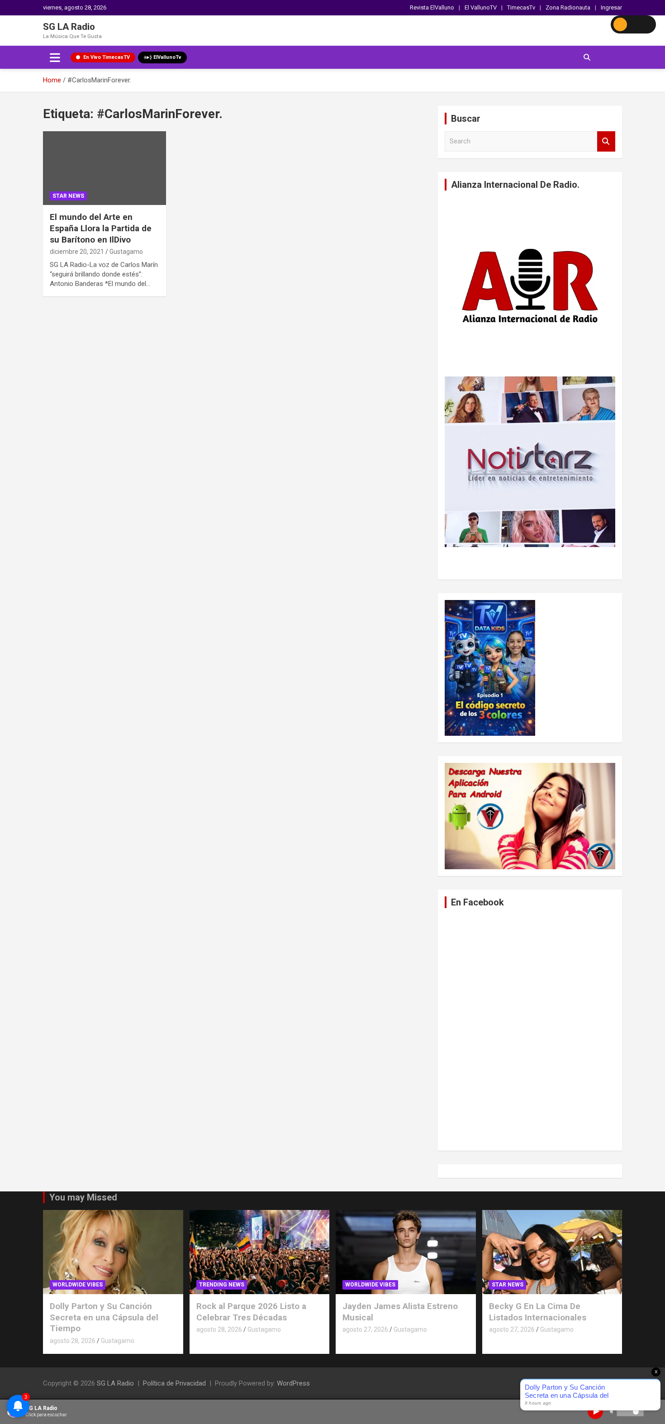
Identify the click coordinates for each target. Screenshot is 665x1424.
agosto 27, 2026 (365, 1329)
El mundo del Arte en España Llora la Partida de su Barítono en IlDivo (101, 228)
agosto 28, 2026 (72, 1340)
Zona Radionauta (568, 7)
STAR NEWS (68, 196)
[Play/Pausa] (595, 1411)
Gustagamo (126, 251)
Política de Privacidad (174, 1383)
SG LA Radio (69, 26)
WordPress (293, 1383)
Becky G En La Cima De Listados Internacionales (537, 1312)
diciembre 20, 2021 (77, 251)
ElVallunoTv (167, 57)
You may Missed (83, 1197)
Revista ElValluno (432, 7)
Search (606, 141)
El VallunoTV (481, 7)
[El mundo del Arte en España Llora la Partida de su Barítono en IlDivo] (104, 168)
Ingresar (611, 7)
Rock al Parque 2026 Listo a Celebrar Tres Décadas (251, 1312)
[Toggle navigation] (55, 57)
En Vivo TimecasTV (106, 57)
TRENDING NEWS (221, 1284)
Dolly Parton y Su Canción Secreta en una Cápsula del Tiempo (104, 1317)
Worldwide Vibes (77, 1284)
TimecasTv (521, 7)
